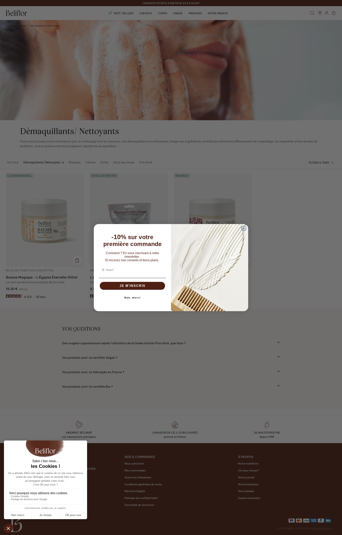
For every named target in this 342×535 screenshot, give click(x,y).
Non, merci (132, 297)
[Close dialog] (243, 228)
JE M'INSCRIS (132, 285)
